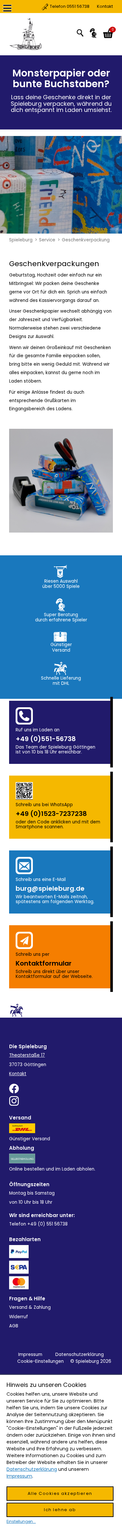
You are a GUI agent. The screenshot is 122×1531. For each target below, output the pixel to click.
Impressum (30, 1354)
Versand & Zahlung (30, 1307)
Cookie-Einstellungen (40, 1361)
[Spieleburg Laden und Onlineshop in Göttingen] (26, 34)
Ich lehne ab (60, 1510)
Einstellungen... (21, 1521)
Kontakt (81, 6)
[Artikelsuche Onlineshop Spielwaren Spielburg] (80, 32)
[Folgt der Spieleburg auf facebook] (61, 1088)
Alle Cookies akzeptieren (60, 1493)
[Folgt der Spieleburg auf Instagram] (61, 1101)
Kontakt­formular (44, 963)
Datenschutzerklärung (79, 1354)
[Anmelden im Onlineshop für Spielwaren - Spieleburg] (93, 33)
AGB (13, 1326)
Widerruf (18, 1317)
